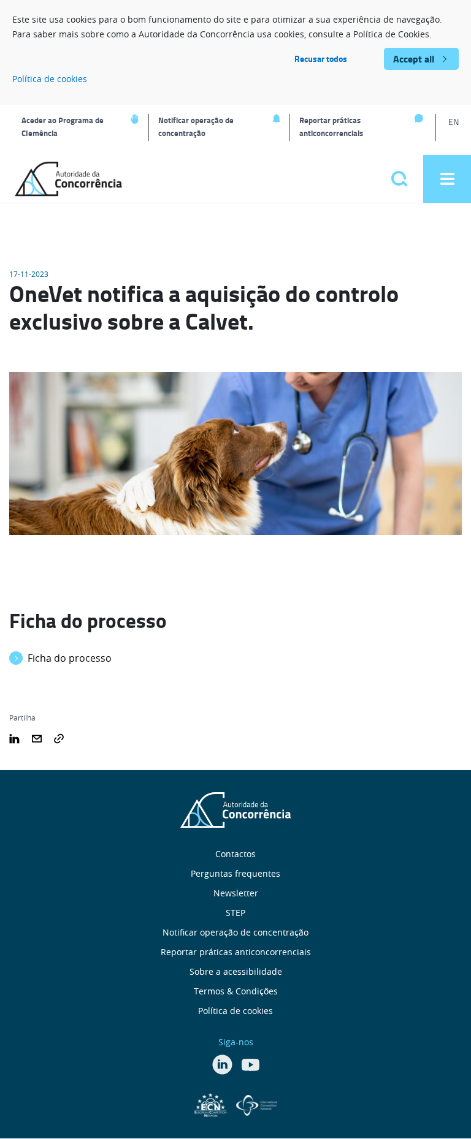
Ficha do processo (70, 658)
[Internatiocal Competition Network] (256, 1104)
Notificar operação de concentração (196, 126)
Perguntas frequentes (235, 873)
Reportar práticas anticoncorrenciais (331, 126)
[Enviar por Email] (37, 737)
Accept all (413, 58)
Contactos (235, 854)
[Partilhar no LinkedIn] (14, 737)
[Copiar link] (59, 737)
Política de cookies (49, 79)
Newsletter (235, 893)
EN (453, 121)
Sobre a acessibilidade (236, 971)
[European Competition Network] (212, 1104)
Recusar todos (320, 58)
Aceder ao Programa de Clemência (62, 126)
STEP (235, 912)
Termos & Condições (236, 991)
